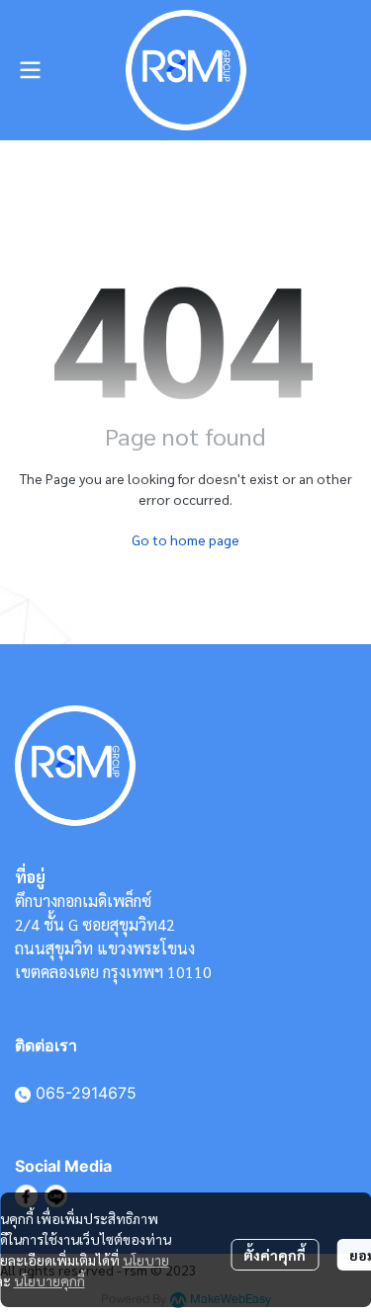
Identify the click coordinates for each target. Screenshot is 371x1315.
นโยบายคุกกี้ (49, 1280)
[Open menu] (29, 70)
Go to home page (185, 539)
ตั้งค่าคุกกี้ (274, 1255)
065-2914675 (86, 1093)
